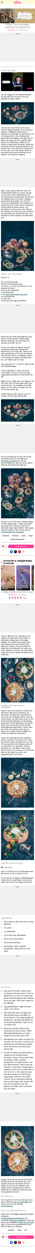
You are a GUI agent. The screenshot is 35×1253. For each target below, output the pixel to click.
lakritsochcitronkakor (17, 539)
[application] (17, 81)
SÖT (8, 301)
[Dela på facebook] (11, 551)
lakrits (24, 536)
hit (25, 465)
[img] (4, 546)
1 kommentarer (21, 1237)
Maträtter (12, 595)
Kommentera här (21, 546)
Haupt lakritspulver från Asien (16, 294)
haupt (30, 536)
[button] (8, 577)
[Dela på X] (15, 551)
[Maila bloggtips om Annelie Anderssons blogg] (23, 551)
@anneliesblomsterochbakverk (12, 532)
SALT (16, 301)
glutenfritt (15, 536)
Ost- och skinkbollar (20, 1202)
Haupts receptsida (10, 461)
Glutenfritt (12, 30)
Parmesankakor (7, 1206)
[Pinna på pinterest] (19, 551)
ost (25, 1230)
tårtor (19, 1230)
